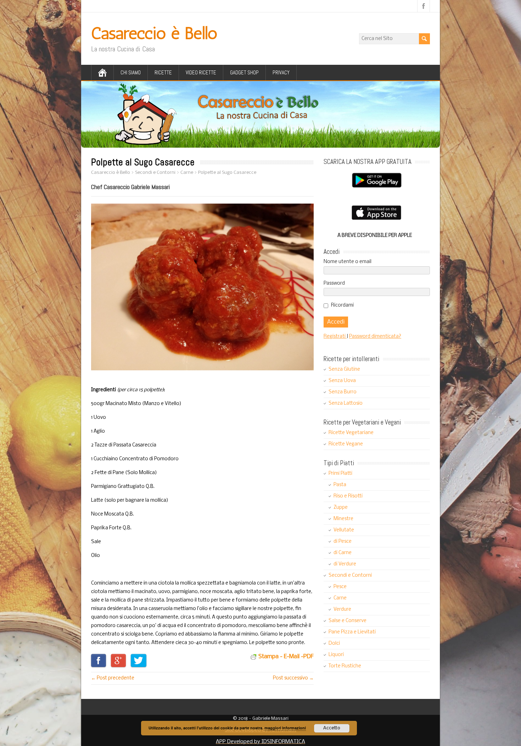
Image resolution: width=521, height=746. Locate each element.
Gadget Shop (244, 72)
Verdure (342, 609)
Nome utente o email (347, 261)
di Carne (343, 553)
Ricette (163, 72)
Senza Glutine (344, 369)
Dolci (334, 643)
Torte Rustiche (345, 666)
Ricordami (342, 305)
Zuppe (341, 507)
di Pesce (343, 541)
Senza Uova (342, 380)
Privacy (281, 72)
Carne (340, 598)
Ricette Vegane (346, 444)
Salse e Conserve (347, 620)
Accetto (331, 728)
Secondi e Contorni (350, 575)
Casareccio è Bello (154, 33)
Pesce (340, 587)
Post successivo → (293, 678)
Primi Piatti (340, 473)
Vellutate (344, 530)
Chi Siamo (131, 72)
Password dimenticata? (375, 336)
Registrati (335, 336)
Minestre (343, 519)
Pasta (340, 485)
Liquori (336, 654)
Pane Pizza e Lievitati (352, 632)
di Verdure (345, 564)
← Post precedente (112, 678)
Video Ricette (201, 72)
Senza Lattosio (346, 403)
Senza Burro (343, 392)
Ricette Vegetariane (351, 432)
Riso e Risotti (348, 496)
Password (334, 283)
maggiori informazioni (285, 727)
